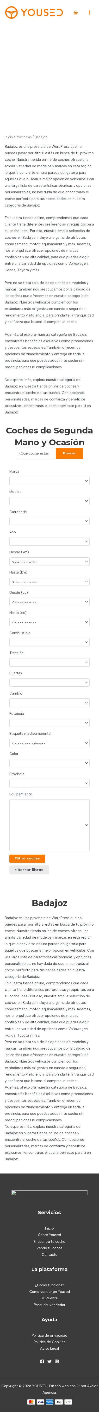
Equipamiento (20, 794)
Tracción (16, 653)
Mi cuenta (50, 1298)
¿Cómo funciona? (49, 1285)
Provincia (17, 774)
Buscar (69, 453)
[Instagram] (57, 1361)
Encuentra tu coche (49, 1241)
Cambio (15, 693)
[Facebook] (42, 1361)
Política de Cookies (49, 1342)
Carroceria (18, 512)
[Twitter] (49, 1361)
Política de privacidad (49, 1335)
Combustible (20, 633)
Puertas (15, 673)
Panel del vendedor (49, 1305)
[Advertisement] (49, 77)
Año (12, 532)
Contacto (49, 1254)
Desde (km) (19, 552)
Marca (14, 471)
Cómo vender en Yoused (49, 1291)
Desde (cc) (18, 592)
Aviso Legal (49, 1348)
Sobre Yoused (49, 1235)
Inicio (9, 137)
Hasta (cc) (17, 613)
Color (13, 754)
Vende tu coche (49, 1248)
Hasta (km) (18, 572)
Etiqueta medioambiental (30, 733)
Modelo (15, 492)
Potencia (16, 713)
